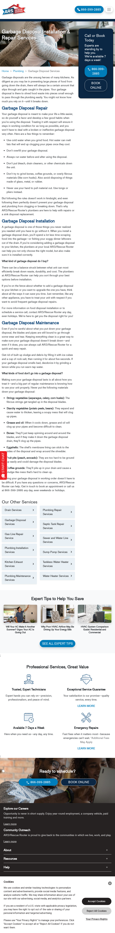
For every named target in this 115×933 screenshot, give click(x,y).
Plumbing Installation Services (16, 549)
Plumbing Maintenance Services (18, 577)
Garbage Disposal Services (15, 522)
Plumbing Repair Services (52, 511)
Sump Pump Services (55, 552)
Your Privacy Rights (97, 919)
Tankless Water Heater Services (56, 563)
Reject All (96, 911)
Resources (10, 858)
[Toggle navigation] (109, 9)
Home (5, 71)
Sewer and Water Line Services (55, 539)
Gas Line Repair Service (14, 536)
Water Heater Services (56, 575)
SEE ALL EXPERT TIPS (57, 643)
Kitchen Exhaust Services (14, 563)
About (7, 850)
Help (7, 867)
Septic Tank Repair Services (53, 525)
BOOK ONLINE (95, 85)
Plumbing (18, 71)
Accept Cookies (96, 901)
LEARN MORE (86, 705)
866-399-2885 (98, 71)
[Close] (110, 883)
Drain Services (13, 510)
